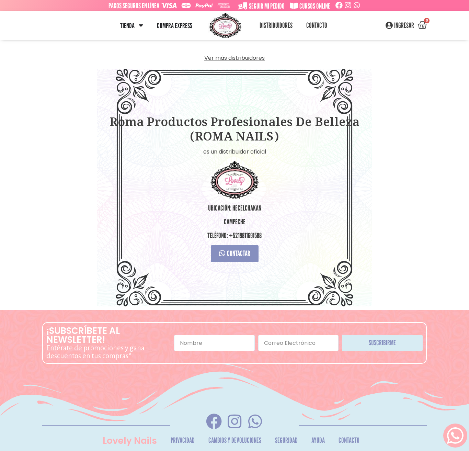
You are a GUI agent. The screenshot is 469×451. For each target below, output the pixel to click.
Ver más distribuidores (234, 58)
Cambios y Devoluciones (234, 440)
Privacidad (183, 440)
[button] (141, 25)
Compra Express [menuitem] (174, 25)
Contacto (316, 25)
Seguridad (286, 440)
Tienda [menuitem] (127, 25)
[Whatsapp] (357, 5)
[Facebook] (339, 5)
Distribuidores (276, 25)
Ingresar (404, 25)
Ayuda (318, 440)
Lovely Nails (130, 441)
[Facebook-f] (213, 421)
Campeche (234, 221)
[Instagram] (348, 5)
